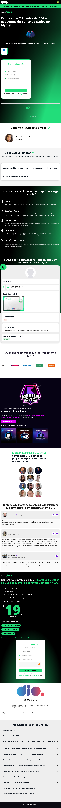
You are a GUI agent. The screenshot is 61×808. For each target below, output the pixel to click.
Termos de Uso (20, 94)
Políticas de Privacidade (9, 94)
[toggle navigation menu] (54, 2)
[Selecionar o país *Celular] (5, 78)
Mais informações (29, 805)
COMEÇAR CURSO (16, 90)
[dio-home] (5, 2)
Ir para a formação (8, 421)
